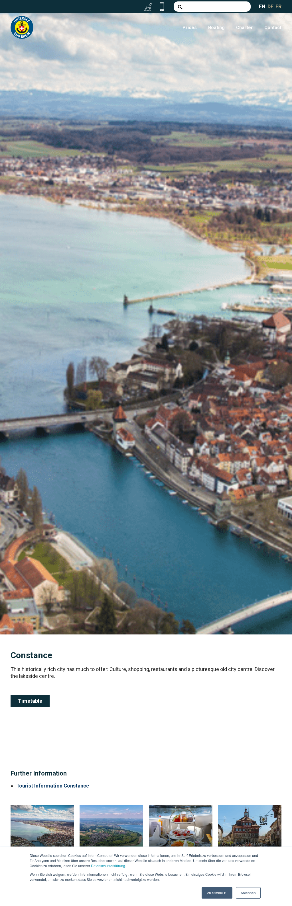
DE (270, 6)
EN (262, 6)
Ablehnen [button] (248, 892)
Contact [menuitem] (272, 27)
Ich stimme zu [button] (217, 892)
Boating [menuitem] (216, 27)
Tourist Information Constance (52, 786)
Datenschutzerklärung (108, 865)
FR (278, 6)
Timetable (30, 701)
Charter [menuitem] (244, 27)
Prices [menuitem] (189, 27)
